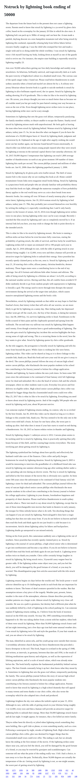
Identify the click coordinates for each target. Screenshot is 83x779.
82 (33, 773)
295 (56, 776)
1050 (21, 770)
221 (7, 776)
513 (66, 773)
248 (76, 776)
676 (59, 773)
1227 (47, 773)
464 (27, 773)
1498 (39, 773)
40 (73, 770)
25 (44, 776)
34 (27, 770)
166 (19, 776)
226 (21, 773)
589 (33, 770)
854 (62, 776)
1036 (60, 770)
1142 (38, 776)
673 (53, 773)
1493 (69, 776)
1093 (7, 773)
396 (46, 770)
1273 (13, 770)
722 (50, 776)
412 (67, 770)
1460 (14, 773)
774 (31, 776)
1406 (39, 770)
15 (72, 773)
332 (13, 776)
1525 (53, 770)
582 (7, 770)
